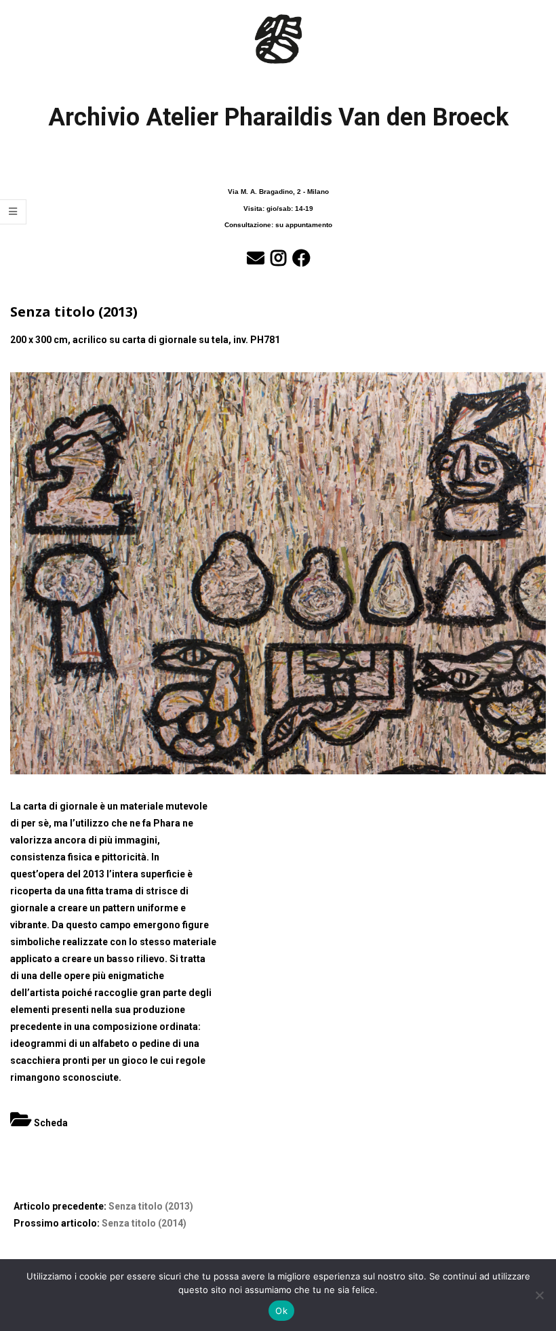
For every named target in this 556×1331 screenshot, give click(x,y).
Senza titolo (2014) (144, 1223)
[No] (539, 1295)
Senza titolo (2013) (150, 1206)
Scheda (51, 1122)
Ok (281, 1310)
